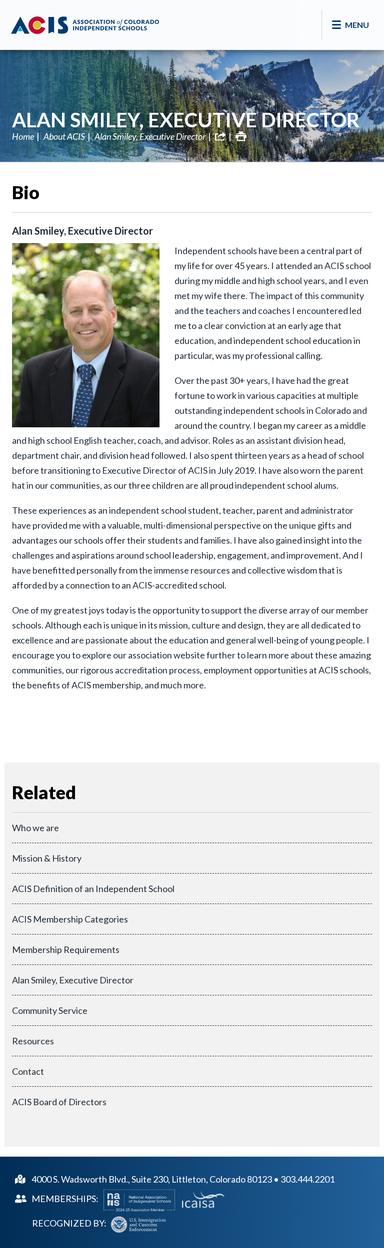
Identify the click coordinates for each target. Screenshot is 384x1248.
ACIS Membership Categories (70, 919)
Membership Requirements (66, 949)
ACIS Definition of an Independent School (93, 888)
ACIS (85, 25)
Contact (28, 1071)
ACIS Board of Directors (59, 1101)
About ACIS (64, 136)
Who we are (35, 827)
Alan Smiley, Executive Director (186, 120)
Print (241, 136)
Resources (33, 1040)
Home (23, 136)
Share (220, 136)
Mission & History (47, 858)
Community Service (50, 1010)
